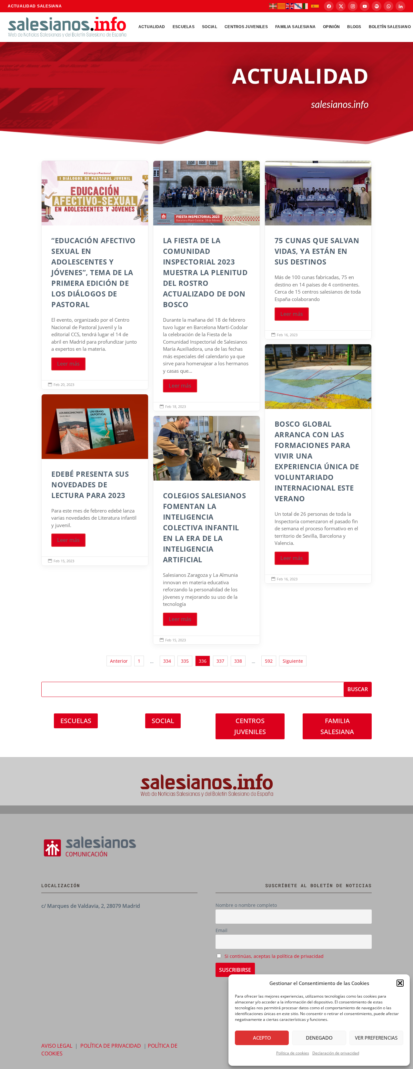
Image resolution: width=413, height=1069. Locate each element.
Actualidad (151, 27)
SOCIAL (163, 720)
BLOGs (354, 27)
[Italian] (307, 6)
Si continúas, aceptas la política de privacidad (274, 956)
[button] (400, 983)
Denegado (319, 1037)
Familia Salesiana (295, 27)
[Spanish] (315, 6)
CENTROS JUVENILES (250, 726)
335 (185, 661)
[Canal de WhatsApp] (388, 6)
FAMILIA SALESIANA (337, 726)
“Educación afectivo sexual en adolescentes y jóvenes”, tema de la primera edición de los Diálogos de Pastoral (95, 275)
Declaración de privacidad (335, 1053)
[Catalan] (281, 6)
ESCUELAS (75, 720)
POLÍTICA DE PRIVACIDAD (110, 1045)
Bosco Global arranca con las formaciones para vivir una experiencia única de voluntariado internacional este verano (318, 463)
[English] (290, 6)
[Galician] (298, 6)
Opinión (331, 27)
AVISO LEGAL (56, 1045)
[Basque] (273, 6)
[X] (341, 6)
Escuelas (184, 27)
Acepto (262, 1037)
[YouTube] (364, 6)
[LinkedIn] (400, 6)
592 (269, 661)
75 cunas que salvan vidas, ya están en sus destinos (318, 250)
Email (221, 930)
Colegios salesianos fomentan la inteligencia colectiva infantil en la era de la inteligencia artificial (206, 530)
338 (238, 661)
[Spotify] (376, 6)
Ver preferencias (376, 1037)
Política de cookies (292, 1053)
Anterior (119, 661)
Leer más (68, 363)
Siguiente (293, 661)
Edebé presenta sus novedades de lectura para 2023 (95, 480)
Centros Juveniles (246, 27)
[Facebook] (329, 6)
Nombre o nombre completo (246, 905)
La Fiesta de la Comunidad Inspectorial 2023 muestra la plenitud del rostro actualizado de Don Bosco (206, 286)
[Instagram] (353, 6)
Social (209, 27)
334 (167, 661)
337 (220, 661)
